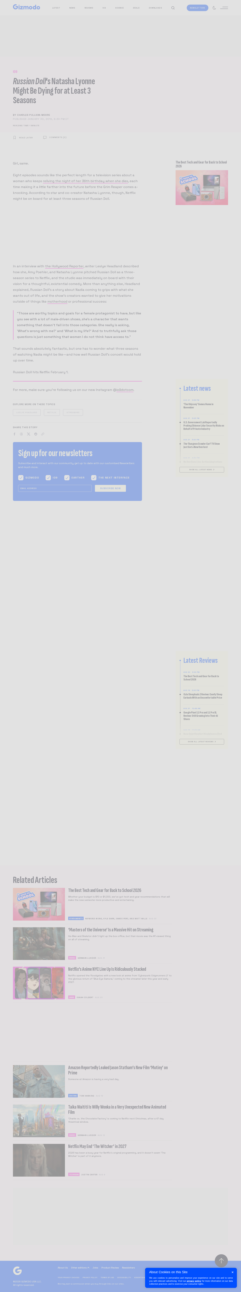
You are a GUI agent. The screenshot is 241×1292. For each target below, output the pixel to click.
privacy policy (194, 1281)
